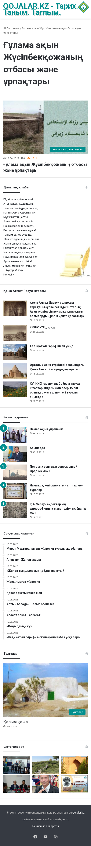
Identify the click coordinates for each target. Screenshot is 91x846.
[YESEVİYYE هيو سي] (15, 333)
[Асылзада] (15, 454)
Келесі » (8, 274)
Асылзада (37, 448)
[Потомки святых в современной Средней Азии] (15, 472)
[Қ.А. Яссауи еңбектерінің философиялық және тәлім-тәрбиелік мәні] (15, 510)
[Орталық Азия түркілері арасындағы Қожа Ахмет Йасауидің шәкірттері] (15, 371)
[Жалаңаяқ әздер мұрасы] (45, 765)
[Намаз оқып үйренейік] (15, 435)
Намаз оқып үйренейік (46, 429)
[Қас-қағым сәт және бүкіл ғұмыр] (45, 784)
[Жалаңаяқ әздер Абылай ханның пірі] (16, 765)
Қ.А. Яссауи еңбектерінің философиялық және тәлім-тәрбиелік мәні (58, 508)
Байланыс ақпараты (45, 826)
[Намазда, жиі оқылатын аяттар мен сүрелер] (15, 491)
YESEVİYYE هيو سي (42, 327)
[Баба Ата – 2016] (74, 765)
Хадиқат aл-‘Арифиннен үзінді (52, 346)
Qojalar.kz (78, 812)
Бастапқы (12, 28)
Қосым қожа (15, 722)
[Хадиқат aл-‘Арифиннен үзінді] (15, 352)
